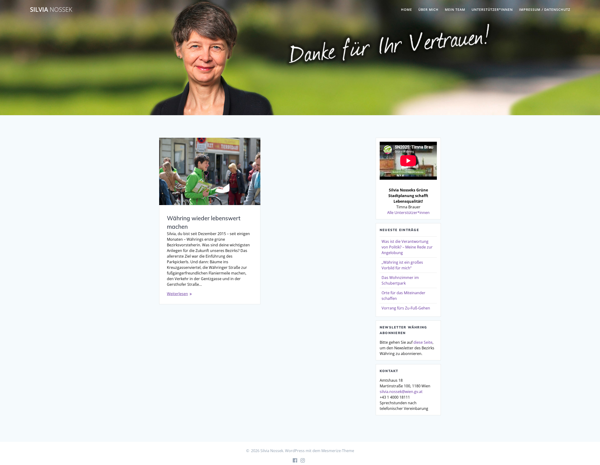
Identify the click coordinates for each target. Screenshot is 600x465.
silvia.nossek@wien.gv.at (401, 391)
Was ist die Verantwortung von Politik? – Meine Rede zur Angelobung (407, 247)
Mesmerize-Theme (337, 450)
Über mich (428, 9)
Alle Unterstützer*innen (408, 212)
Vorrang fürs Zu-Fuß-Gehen (406, 308)
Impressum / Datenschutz (544, 9)
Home (406, 9)
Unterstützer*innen (492, 9)
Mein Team (455, 9)
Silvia (51, 10)
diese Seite (422, 342)
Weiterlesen (177, 293)
